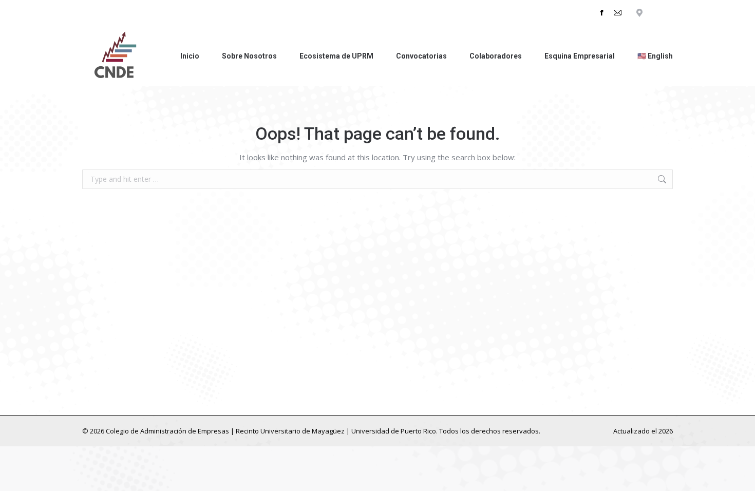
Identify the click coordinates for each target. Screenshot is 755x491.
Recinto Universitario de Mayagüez (290, 431)
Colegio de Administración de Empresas (167, 431)
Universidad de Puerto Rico (393, 431)
